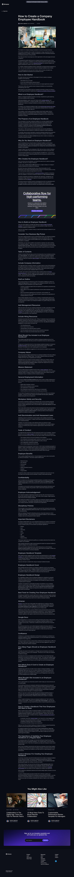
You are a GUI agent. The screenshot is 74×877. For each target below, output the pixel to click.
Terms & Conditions (45, 864)
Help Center (29, 857)
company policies (45, 100)
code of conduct (30, 434)
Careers (42, 861)
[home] (5, 4)
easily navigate (36, 258)
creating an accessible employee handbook (46, 91)
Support (56, 857)
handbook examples (22, 345)
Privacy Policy (44, 862)
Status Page (29, 858)
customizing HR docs (39, 173)
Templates (43, 858)
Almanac (29, 179)
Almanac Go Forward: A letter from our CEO (37, 1)
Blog (42, 857)
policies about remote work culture (48, 106)
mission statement (44, 369)
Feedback (20, 311)
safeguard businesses (37, 63)
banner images (34, 718)
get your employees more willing (47, 714)
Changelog (43, 860)
